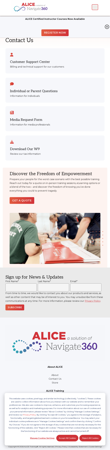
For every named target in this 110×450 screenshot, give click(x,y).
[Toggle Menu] (95, 7)
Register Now (55, 32)
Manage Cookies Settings (42, 438)
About (55, 375)
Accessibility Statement (78, 447)
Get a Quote (22, 200)
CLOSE (107, 27)
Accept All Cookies (67, 438)
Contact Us (55, 378)
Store (55, 382)
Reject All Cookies (90, 438)
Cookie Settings (95, 447)
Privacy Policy (29, 415)
